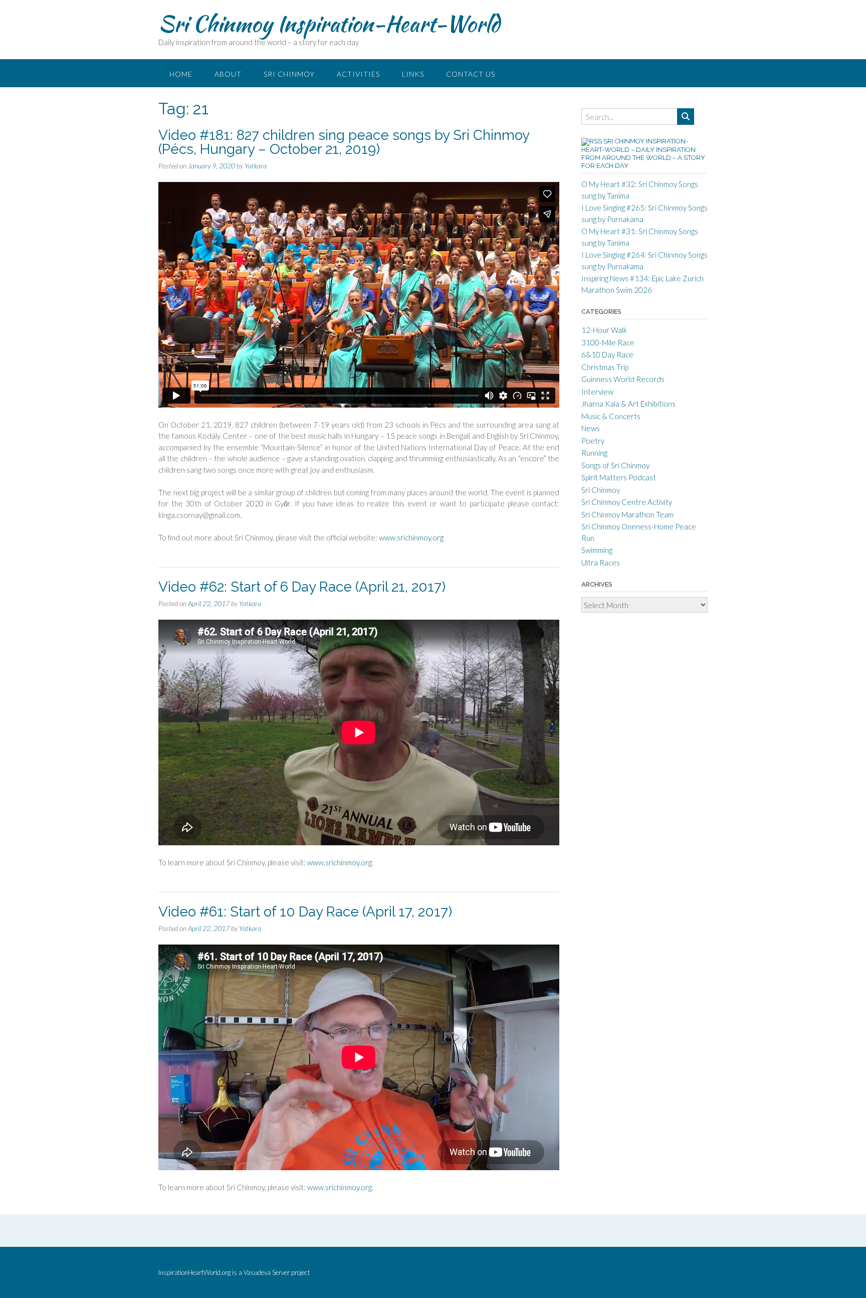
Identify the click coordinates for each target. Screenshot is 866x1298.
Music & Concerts (610, 416)
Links (413, 74)
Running (594, 452)
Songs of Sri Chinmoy (615, 465)
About (228, 74)
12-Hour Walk (604, 329)
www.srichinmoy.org (411, 537)
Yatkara (256, 165)
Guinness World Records (623, 379)
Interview (597, 391)
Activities (358, 74)
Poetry (592, 440)
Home (180, 74)
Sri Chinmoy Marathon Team (627, 514)
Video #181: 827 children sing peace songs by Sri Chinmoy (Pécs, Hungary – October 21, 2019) (343, 142)
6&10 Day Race (607, 354)
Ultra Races (600, 562)
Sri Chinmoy (289, 74)
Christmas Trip (604, 367)
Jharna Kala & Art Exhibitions (628, 403)
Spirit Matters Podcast (618, 477)
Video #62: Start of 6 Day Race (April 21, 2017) (302, 587)
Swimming (596, 549)
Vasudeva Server (267, 1272)
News (590, 428)
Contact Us (470, 74)
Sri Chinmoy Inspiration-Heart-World (329, 24)
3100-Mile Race (607, 342)
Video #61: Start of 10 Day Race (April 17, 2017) (305, 911)
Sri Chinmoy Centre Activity (626, 501)
